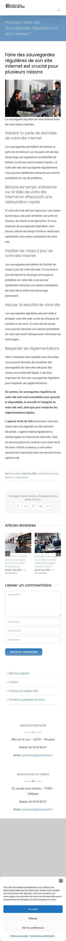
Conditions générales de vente (27, 699)
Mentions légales (19, 673)
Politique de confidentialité (42, 936)
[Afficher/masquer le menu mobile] (59, 10)
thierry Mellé (14, 473)
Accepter (33, 909)
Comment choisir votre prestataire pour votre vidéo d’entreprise (16, 561)
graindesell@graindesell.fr (37, 755)
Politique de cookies (19, 936)
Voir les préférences (33, 927)
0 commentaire (21, 477)
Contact (13, 682)
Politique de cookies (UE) (23, 691)
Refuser (33, 918)
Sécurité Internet (46, 473)
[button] (61, 880)
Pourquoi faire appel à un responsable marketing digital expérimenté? (47, 561)
